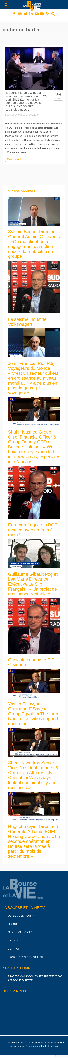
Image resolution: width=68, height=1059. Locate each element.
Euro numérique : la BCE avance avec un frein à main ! (32, 526)
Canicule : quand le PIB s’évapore (31, 659)
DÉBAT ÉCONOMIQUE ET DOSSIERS (22, 112)
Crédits (13, 937)
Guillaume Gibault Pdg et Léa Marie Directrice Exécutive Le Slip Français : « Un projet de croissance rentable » (33, 580)
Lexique (13, 921)
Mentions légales (20, 929)
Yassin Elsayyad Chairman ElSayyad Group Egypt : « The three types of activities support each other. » (33, 710)
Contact (14, 945)
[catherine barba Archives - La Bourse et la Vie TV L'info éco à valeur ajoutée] (33, 4)
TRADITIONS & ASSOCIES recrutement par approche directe (35, 975)
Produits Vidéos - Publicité (26, 954)
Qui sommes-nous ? (21, 912)
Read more (13, 156)
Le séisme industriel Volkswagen (28, 319)
